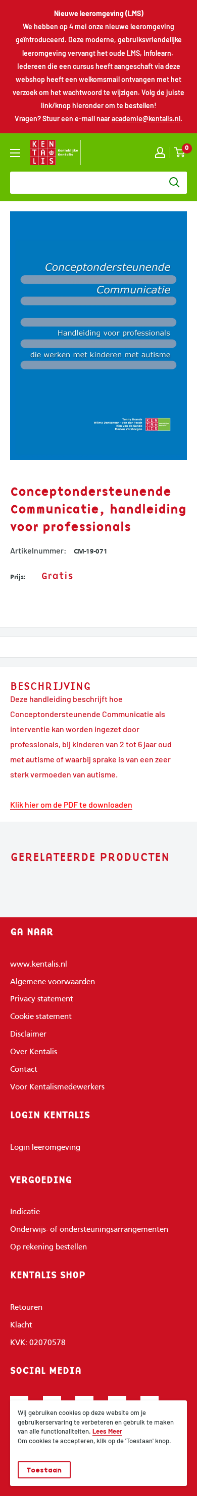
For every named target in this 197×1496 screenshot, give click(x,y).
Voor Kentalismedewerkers (57, 1087)
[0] (180, 152)
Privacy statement (41, 999)
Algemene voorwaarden (52, 982)
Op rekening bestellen (48, 1247)
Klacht (21, 1325)
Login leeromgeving (45, 1148)
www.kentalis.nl (38, 965)
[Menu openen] (15, 153)
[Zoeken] (174, 183)
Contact (23, 1070)
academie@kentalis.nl (146, 118)
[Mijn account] (160, 152)
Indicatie (25, 1212)
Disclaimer (28, 1035)
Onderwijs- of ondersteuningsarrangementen (89, 1230)
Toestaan (44, 1470)
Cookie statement (41, 1017)
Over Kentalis (33, 1052)
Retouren (26, 1308)
